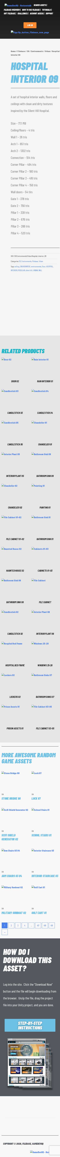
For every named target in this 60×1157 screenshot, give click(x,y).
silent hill (29, 270)
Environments (37, 51)
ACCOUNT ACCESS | (37, 13)
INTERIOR (14, 270)
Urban (47, 51)
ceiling (16, 266)
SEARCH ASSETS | (40, 5)
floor (44, 266)
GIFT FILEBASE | (10, 13)
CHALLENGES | (23, 13)
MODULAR (21, 270)
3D (28, 51)
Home (13, 51)
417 (38, 925)
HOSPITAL (49, 266)
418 (45, 925)
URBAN (35, 270)
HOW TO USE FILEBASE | (31, 10)
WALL (40, 270)
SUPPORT (49, 13)
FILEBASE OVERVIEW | (12, 10)
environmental (36, 266)
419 (52, 925)
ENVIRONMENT (25, 266)
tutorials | (47, 10)
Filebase (21, 51)
